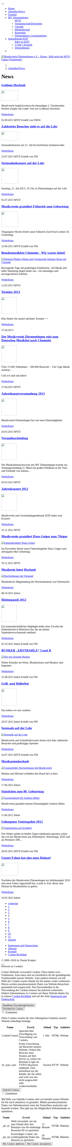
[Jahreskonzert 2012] (9, 509)
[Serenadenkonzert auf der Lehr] (9, 182)
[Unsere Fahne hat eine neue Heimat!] (9, 874)
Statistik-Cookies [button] (11, 1090)
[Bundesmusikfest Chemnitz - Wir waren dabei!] (36, 262)
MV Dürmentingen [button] (18, 17)
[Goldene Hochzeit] (9, 99)
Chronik (19, 26)
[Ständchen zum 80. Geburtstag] (20, 798)
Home (11, 8)
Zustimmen (11, 1012)
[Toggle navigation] (2, 3)
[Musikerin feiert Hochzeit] (17, 576)
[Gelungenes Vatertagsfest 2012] (16, 828)
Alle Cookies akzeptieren (39, 1144)
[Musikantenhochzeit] (26, 767)
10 (9, 933)
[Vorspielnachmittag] (9, 459)
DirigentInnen (22, 47)
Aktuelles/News (16, 11)
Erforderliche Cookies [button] (13, 1009)
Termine (12, 14)
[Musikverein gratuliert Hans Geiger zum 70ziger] (18, 542)
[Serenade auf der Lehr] (14, 734)
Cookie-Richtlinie (17, 954)
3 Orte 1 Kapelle (23, 44)
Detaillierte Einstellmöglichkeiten (18, 1005)
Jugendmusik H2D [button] (18, 38)
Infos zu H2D (22, 41)
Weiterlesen (7, 114)
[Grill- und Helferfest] (9, 704)
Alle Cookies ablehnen (13, 1144)
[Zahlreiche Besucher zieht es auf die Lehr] (9, 139)
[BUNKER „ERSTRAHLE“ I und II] (15, 656)
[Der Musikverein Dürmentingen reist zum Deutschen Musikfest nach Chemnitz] (9, 361)
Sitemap (12, 948)
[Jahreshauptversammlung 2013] (9, 414)
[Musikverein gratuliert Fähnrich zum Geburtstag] (9, 226)
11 (9, 936)
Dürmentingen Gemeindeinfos (31, 35)
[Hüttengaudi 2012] (9, 620)
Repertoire (20, 32)
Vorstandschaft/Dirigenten (28, 23)
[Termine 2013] (9, 312)
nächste (12, 939)
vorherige (13, 903)
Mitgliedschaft (22, 29)
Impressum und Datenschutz (23, 945)
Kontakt (12, 951)
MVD (18, 20)
